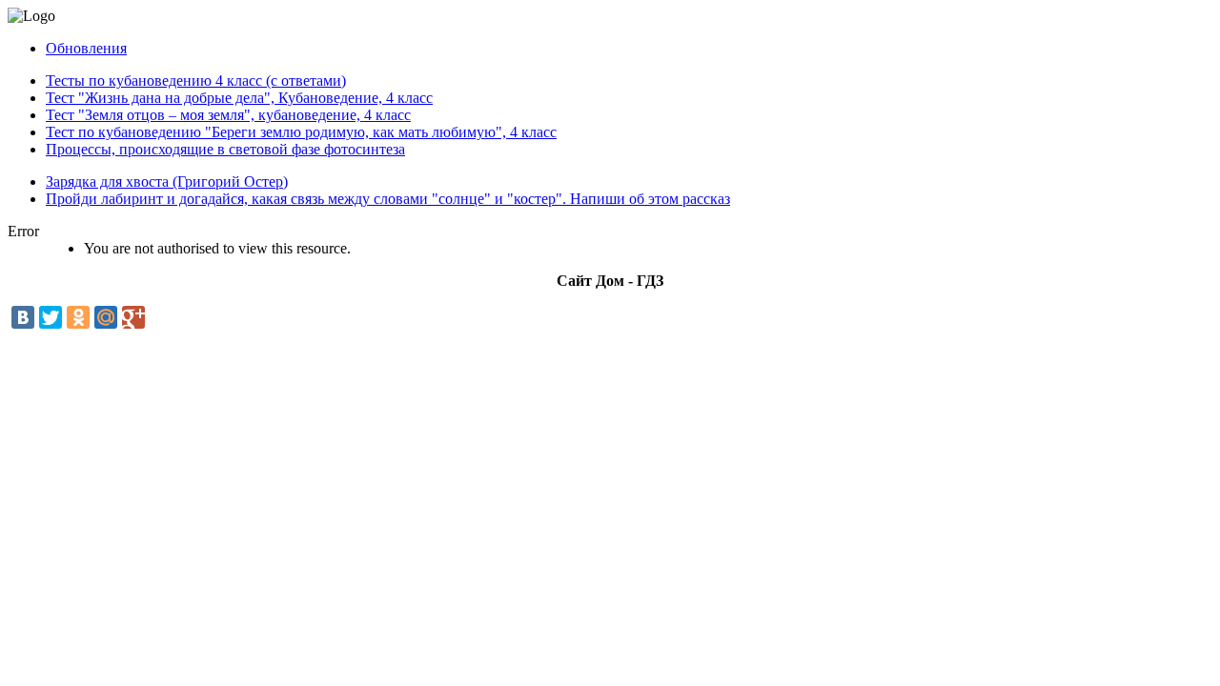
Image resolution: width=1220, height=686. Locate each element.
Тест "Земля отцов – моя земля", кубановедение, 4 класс (228, 115)
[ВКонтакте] (22, 317)
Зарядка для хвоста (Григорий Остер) (167, 181)
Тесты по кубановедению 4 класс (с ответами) (196, 80)
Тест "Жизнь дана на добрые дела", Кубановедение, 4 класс (239, 98)
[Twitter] (50, 317)
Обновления (86, 48)
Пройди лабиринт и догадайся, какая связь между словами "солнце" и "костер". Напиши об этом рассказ (388, 199)
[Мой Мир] (105, 317)
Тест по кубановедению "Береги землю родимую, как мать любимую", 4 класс (301, 132)
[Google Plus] (133, 317)
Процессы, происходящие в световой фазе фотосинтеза (225, 149)
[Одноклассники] (78, 317)
